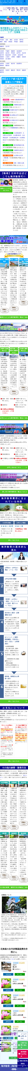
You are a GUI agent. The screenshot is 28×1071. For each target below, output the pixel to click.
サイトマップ (27, 3)
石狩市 (2, 53)
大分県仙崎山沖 (13, 137)
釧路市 (24, 70)
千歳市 (7, 51)
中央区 (2, 39)
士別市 (7, 63)
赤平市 (18, 53)
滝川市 (24, 53)
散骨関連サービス (21, 9)
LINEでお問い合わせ (24, 1045)
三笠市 (7, 57)
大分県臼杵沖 (17, 135)
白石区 (16, 39)
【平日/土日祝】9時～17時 (23, 1063)
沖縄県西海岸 (14, 128)
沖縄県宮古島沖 (18, 150)
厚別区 (10, 41)
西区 (5, 41)
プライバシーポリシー (21, 3)
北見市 (7, 70)
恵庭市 (13, 51)
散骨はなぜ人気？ (13, 9)
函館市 (2, 46)
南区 (1, 41)
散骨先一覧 (9, 8)
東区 (11, 39)
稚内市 (7, 65)
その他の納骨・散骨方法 (14, 767)
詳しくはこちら (14, 540)
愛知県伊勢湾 (19, 99)
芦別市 (13, 53)
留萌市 (2, 65)
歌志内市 (8, 55)
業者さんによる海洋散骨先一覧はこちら (14, 317)
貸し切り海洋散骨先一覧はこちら (14, 491)
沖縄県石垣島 (18, 105)
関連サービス (6, 1046)
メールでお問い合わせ (23, 1036)
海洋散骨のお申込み (23, 1054)
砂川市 (2, 55)
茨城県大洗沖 (14, 110)
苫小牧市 (8, 59)
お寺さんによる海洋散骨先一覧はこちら (14, 418)
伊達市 (2, 59)
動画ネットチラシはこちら (6, 189)
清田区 (21, 41)
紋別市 (2, 70)
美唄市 (2, 57)
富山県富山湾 (14, 115)
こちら (12, 959)
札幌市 (2, 37)
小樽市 (13, 57)
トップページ (5, 8)
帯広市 (18, 70)
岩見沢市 (20, 55)
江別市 (2, 51)
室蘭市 (18, 57)
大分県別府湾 (18, 133)
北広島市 (19, 51)
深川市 (7, 53)
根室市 (2, 72)
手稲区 (16, 41)
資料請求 (8, 990)
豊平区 (21, 39)
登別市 (24, 57)
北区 (7, 39)
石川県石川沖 (14, 120)
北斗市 (7, 46)
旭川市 (13, 63)
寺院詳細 (8, 974)
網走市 (13, 70)
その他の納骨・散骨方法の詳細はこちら (14, 887)
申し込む (19, 974)
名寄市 (2, 63)
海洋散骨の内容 (26, 9)
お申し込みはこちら (14, 467)
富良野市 (19, 63)
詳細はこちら (4, 310)
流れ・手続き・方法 (17, 10)
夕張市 (14, 55)
